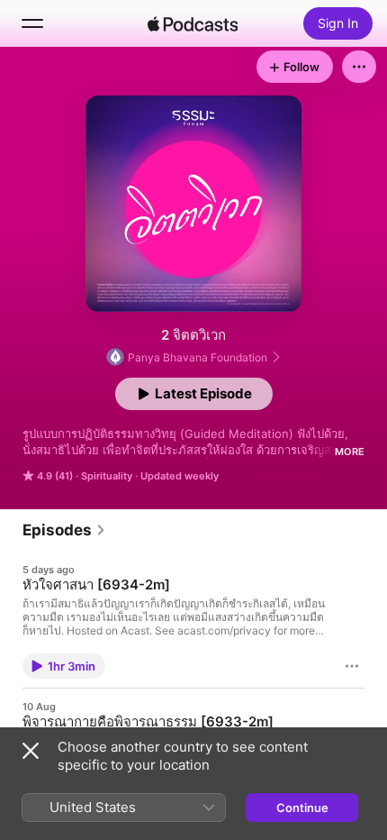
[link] (64, 530)
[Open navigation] (32, 23)
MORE (349, 451)
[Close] (30, 751)
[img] (192, 23)
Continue (302, 807)
